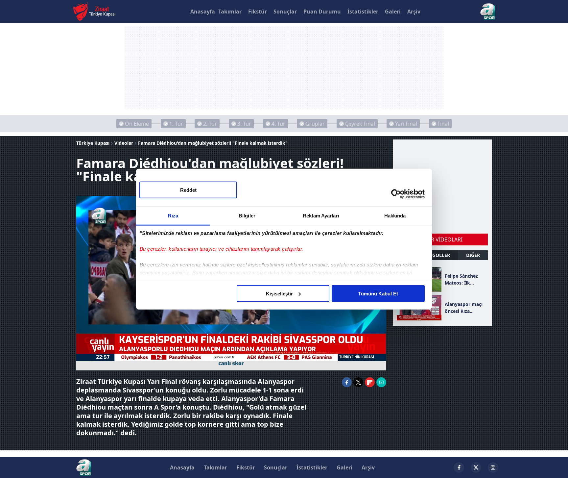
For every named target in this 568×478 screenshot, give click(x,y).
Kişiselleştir (279, 293)
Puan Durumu (322, 11)
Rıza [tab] (173, 215)
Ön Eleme (137, 123)
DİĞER (473, 255)
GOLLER (441, 255)
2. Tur (210, 123)
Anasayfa (202, 11)
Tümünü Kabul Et (378, 293)
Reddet (188, 189)
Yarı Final (406, 123)
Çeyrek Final (360, 123)
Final (443, 123)
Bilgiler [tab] (247, 215)
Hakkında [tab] (395, 215)
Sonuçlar (285, 11)
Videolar (123, 143)
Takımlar (230, 11)
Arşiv (413, 11)
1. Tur (176, 123)
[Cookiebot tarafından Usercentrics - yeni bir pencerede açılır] (396, 194)
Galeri (393, 11)
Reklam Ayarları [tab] (321, 215)
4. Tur (278, 123)
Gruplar (315, 123)
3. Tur (244, 123)
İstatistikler (362, 11)
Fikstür (257, 11)
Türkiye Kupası (92, 143)
